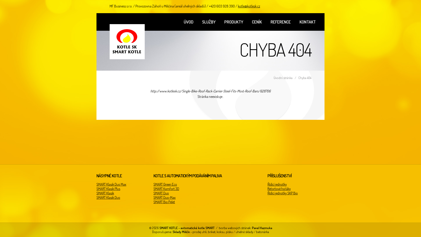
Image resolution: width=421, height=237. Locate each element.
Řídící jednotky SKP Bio (283, 193)
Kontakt (308, 22)
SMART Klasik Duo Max (111, 184)
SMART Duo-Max (164, 197)
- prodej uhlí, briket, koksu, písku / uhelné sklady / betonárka (221, 232)
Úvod (188, 22)
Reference (281, 22)
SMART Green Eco (165, 184)
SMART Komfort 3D (166, 189)
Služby (209, 22)
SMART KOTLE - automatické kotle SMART (127, 41)
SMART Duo (161, 193)
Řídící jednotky (277, 184)
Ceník (257, 22)
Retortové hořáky (279, 189)
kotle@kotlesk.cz (249, 6)
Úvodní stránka (283, 78)
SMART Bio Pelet (164, 202)
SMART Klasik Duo (108, 197)
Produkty (233, 22)
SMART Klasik (105, 193)
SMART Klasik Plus (108, 189)
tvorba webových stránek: (245, 228)
